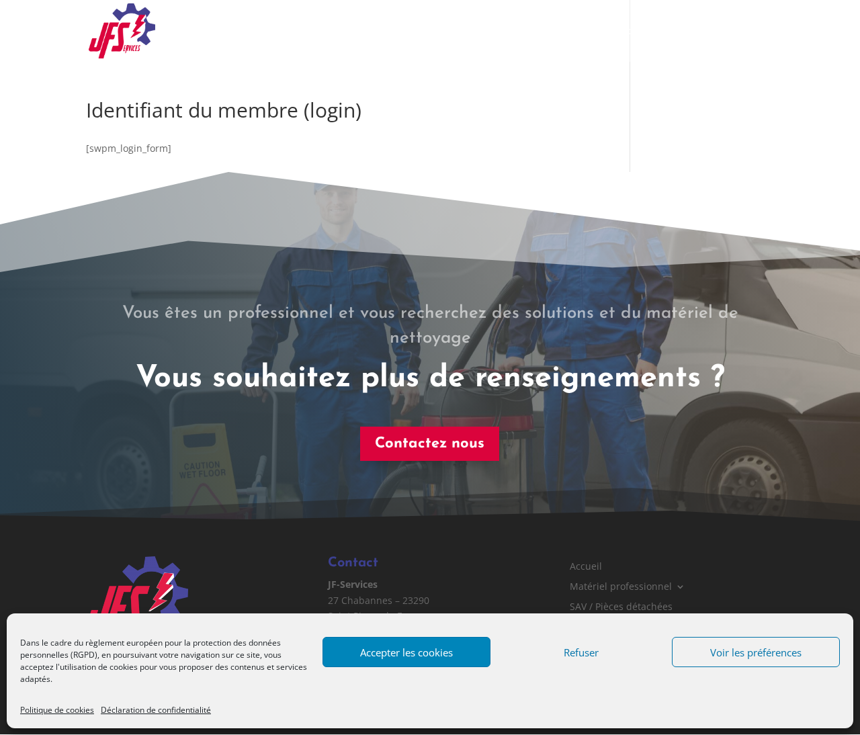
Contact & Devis (737, 31)
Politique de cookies (57, 710)
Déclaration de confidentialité (156, 710)
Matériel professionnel (397, 31)
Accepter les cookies (406, 652)
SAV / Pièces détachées (532, 31)
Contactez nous (429, 443)
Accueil (312, 31)
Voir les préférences (756, 652)
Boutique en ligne (643, 31)
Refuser (581, 652)
